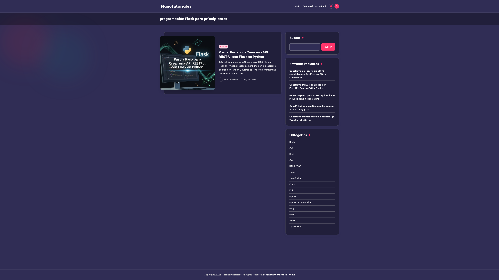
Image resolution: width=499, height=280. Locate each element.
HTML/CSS (295, 166)
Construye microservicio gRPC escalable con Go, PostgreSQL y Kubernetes (307, 74)
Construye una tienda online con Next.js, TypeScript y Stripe (312, 118)
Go (291, 160)
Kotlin (292, 184)
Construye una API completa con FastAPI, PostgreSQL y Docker (307, 86)
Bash (292, 142)
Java (292, 172)
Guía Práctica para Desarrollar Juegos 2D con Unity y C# (311, 108)
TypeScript (295, 226)
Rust (291, 214)
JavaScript (295, 178)
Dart (291, 154)
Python (223, 47)
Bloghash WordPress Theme (279, 274)
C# (291, 148)
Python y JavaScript (300, 202)
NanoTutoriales (176, 6)
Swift (292, 220)
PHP (291, 190)
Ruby (291, 208)
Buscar (294, 38)
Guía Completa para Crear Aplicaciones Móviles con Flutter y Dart (312, 97)
